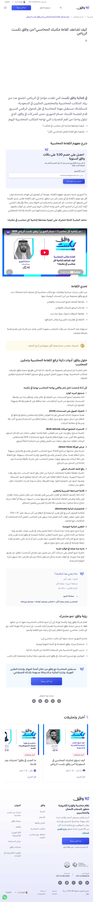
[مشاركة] (48, 143)
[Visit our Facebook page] (60, 883)
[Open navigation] (5, 7)
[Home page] (83, 7)
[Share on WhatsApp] (40, 701)
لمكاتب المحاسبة (38, 829)
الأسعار (42, 817)
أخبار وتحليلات (78, 17)
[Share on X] (53, 701)
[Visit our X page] (74, 883)
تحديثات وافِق (15, 847)
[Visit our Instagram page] (67, 883)
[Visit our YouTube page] (80, 883)
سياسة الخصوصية (41, 892)
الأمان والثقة (40, 823)
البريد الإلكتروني (79, 171)
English (7, 2)
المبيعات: (37, 2)
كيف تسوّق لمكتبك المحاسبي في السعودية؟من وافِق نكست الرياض (67, 762)
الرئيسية (90, 17)
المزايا (42, 811)
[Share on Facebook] (59, 701)
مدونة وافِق (16, 821)
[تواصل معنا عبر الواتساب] (4, 897)
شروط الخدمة (54, 892)
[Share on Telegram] (46, 701)
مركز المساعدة (14, 841)
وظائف (18, 827)
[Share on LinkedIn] (34, 701)
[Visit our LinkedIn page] (87, 883)
